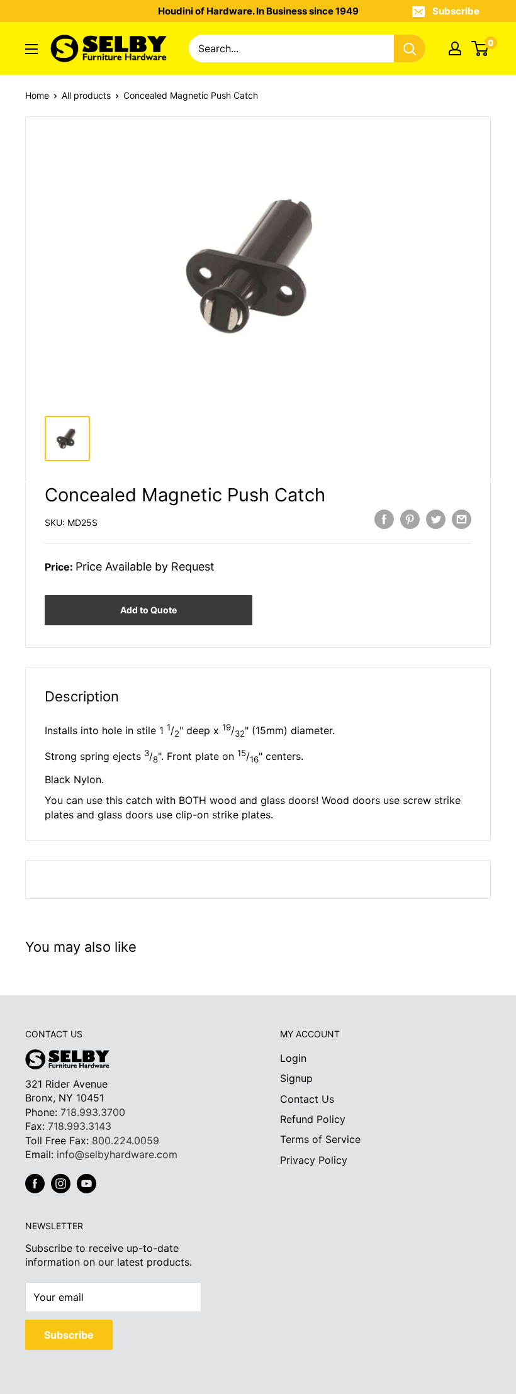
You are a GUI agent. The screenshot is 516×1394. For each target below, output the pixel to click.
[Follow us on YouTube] (86, 1183)
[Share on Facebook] (384, 519)
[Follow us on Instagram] (60, 1183)
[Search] (409, 48)
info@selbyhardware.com (117, 1154)
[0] (480, 48)
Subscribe (456, 11)
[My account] (455, 48)
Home (37, 95)
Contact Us (307, 1099)
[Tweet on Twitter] (436, 519)
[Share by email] (461, 519)
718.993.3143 (79, 1126)
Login (293, 1058)
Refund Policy (312, 1119)
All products (86, 95)
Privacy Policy (313, 1160)
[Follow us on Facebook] (35, 1183)
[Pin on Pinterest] (410, 519)
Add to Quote (148, 610)
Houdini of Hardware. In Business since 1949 (258, 11)
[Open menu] (31, 49)
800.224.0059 (125, 1140)
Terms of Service (320, 1139)
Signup (296, 1078)
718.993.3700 (92, 1112)
